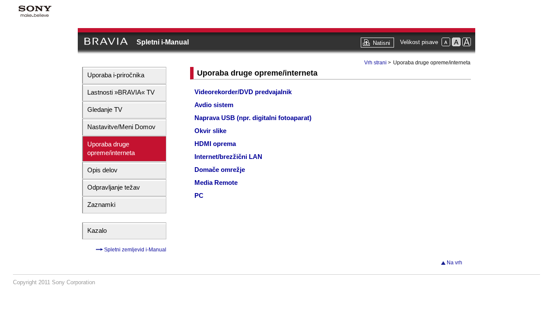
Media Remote (216, 182)
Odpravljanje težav (113, 187)
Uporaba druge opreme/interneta (111, 148)
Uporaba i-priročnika (115, 75)
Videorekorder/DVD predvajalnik (243, 91)
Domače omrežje (219, 169)
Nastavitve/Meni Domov (121, 126)
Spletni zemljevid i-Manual (134, 250)
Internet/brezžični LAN (228, 156)
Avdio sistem (213, 104)
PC (198, 195)
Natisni (381, 43)
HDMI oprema (215, 143)
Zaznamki (101, 204)
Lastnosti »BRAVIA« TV (121, 92)
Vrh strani (375, 63)
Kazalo (97, 230)
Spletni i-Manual (163, 42)
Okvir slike (210, 130)
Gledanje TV (104, 109)
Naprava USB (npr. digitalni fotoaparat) (252, 117)
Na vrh (454, 263)
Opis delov (102, 170)
